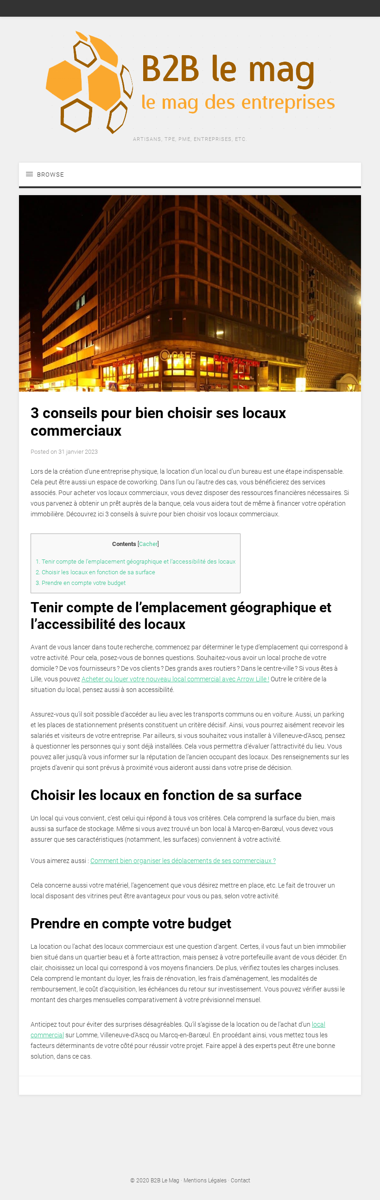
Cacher (148, 544)
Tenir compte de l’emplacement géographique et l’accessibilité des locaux (135, 561)
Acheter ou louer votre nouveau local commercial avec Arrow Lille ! (175, 679)
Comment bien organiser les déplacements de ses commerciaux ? (183, 860)
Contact (240, 1180)
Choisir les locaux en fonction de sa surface (95, 572)
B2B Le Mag (165, 1180)
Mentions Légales (205, 1180)
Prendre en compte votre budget (81, 582)
